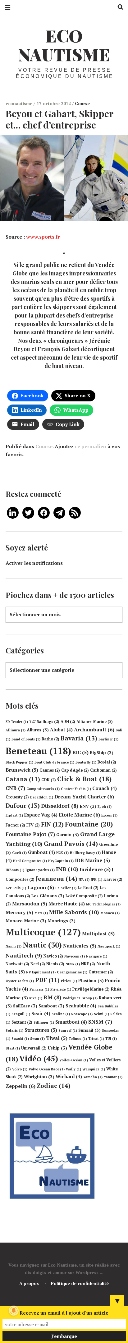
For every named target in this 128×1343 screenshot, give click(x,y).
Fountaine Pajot (30, 834)
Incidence (95, 869)
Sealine (61, 1014)
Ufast (13, 1048)
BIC (80, 752)
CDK (48, 780)
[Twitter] (28, 512)
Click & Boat (84, 778)
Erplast (14, 815)
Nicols (55, 964)
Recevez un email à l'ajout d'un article (64, 1313)
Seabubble (81, 1006)
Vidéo (38, 1058)
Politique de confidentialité (80, 1283)
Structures (41, 1030)
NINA (73, 964)
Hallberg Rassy (85, 853)
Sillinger (44, 1022)
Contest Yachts (76, 789)
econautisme (20, 103)
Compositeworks (43, 789)
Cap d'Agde (75, 770)
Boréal (107, 762)
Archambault (94, 729)
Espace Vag (40, 815)
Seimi (101, 1014)
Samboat (51, 1006)
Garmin (67, 834)
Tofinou (78, 1038)
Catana (23, 779)
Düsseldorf (60, 805)
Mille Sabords (74, 912)
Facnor (15, 825)
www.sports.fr (43, 236)
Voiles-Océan (73, 1060)
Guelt (19, 853)
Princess (39, 989)
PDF (47, 980)
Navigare (96, 956)
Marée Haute (66, 904)
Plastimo (91, 980)
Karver (112, 879)
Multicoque (43, 932)
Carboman (103, 770)
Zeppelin (20, 1086)
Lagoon (40, 887)
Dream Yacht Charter (84, 796)
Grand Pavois (71, 843)
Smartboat (71, 1022)
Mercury (19, 912)
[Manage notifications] (14, 1311)
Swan (37, 1038)
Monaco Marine (26, 921)
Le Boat (88, 887)
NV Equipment (41, 972)
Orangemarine (72, 972)
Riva (35, 998)
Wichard (69, 1076)
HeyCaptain (61, 861)
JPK (96, 879)
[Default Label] (13, 512)
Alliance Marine (94, 721)
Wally (73, 1069)
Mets (41, 913)
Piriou (69, 981)
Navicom (74, 956)
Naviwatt (17, 964)
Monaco (110, 913)
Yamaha (93, 1077)
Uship (57, 1048)
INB (67, 869)
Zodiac (54, 1085)
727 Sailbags (44, 721)
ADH (68, 721)
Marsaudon (29, 903)
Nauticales (79, 946)
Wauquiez (93, 1069)
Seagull (20, 1014)
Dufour (23, 806)
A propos (29, 1283)
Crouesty (17, 797)
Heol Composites (30, 861)
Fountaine (89, 824)
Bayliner (108, 739)
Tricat (96, 1038)
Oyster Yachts (20, 981)
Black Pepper (19, 762)
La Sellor (65, 888)
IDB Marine (92, 860)
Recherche (118, 7)
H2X (62, 853)
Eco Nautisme (64, 44)
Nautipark (109, 946)
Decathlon (41, 797)
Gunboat (41, 852)
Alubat (61, 730)
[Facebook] (44, 512)
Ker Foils (16, 888)
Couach (104, 788)
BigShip (101, 752)
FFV (33, 825)
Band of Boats (25, 739)
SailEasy (25, 1006)
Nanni (13, 946)
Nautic (42, 945)
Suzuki (20, 1038)
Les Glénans (47, 896)
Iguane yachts (40, 870)
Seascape (82, 1014)
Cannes (49, 770)
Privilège (60, 989)
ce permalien (90, 446)
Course (82, 103)
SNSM (100, 1021)
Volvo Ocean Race (47, 1069)
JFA (84, 879)
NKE (88, 964)
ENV (88, 806)
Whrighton (39, 1076)
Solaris (14, 1030)
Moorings (61, 921)
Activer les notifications (34, 563)
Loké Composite (84, 896)
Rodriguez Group (80, 998)
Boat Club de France (54, 762)
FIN (52, 824)
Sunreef (67, 1030)
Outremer (101, 972)
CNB (15, 788)
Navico (53, 956)
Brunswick (22, 770)
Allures (38, 730)
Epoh (105, 806)
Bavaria (79, 738)
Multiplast (98, 933)
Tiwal (56, 1038)
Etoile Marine (79, 814)
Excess (109, 815)
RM (52, 997)
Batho (50, 739)
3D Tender (17, 722)
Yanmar (113, 1077)
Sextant (21, 1022)
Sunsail (89, 1030)
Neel (37, 964)
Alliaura (15, 730)
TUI (111, 1038)
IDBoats (15, 870)
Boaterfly (85, 762)
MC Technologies (103, 904)
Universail (34, 1048)
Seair (40, 1013)
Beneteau (38, 751)
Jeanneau (56, 878)
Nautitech (24, 955)
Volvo (19, 1069)
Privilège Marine (91, 989)
